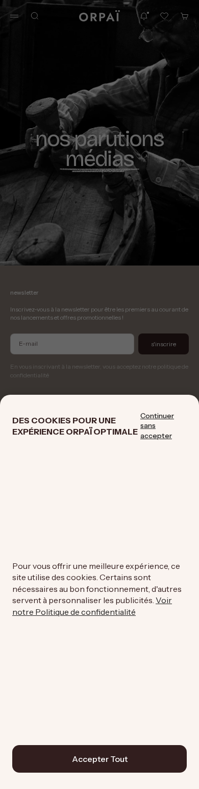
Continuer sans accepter (157, 425)
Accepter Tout (100, 759)
